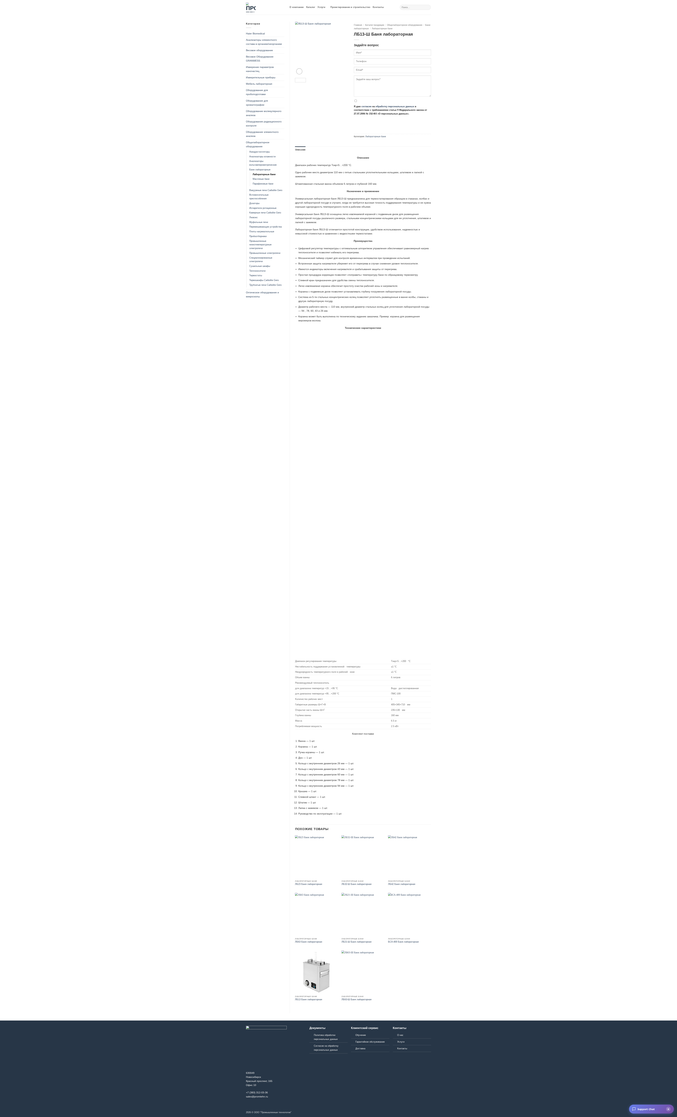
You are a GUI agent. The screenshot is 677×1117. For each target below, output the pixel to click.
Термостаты (255, 275)
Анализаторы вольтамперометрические (263, 163)
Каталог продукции (374, 25)
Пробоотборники (258, 236)
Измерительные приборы (260, 77)
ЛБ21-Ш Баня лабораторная (356, 941)
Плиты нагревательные (261, 231)
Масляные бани (261, 179)
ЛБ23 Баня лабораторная (308, 884)
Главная (358, 25)
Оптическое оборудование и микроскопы (262, 294)
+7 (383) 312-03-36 (257, 1092)
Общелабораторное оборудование (257, 144)
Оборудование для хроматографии (257, 102)
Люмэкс (253, 217)
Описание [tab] (300, 150)
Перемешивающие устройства (265, 226)
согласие (366, 106)
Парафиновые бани (263, 183)
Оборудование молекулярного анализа (263, 113)
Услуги (321, 7)
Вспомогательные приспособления (259, 196)
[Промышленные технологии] (265, 7)
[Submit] (427, 7)
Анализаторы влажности (262, 156)
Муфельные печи (258, 222)
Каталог (310, 7)
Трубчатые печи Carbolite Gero (265, 285)
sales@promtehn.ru (257, 1096)
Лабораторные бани (264, 174)
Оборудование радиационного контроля (264, 123)
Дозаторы (254, 203)
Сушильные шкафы (259, 266)
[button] (299, 71)
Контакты (378, 7)
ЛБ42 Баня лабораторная (401, 884)
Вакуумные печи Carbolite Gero (265, 190)
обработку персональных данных (395, 106)
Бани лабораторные (259, 169)
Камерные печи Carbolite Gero (265, 212)
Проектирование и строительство (350, 7)
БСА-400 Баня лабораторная (403, 941)
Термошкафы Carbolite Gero (264, 280)
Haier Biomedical (255, 33)
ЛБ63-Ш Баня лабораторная (356, 999)
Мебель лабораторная (259, 83)
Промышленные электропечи (264, 253)
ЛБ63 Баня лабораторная (308, 941)
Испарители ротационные (262, 208)
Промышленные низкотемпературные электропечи (260, 245)
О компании (296, 7)
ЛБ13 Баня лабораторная (308, 999)
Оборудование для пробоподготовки (257, 92)
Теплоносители (257, 271)
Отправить (364, 119)
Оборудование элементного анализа (262, 134)
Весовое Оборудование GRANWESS (259, 58)
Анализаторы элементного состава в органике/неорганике (264, 41)
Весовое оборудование (259, 50)
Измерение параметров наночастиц (260, 69)
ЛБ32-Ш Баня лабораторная (356, 884)
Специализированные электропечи (260, 259)
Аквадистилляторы (259, 151)
